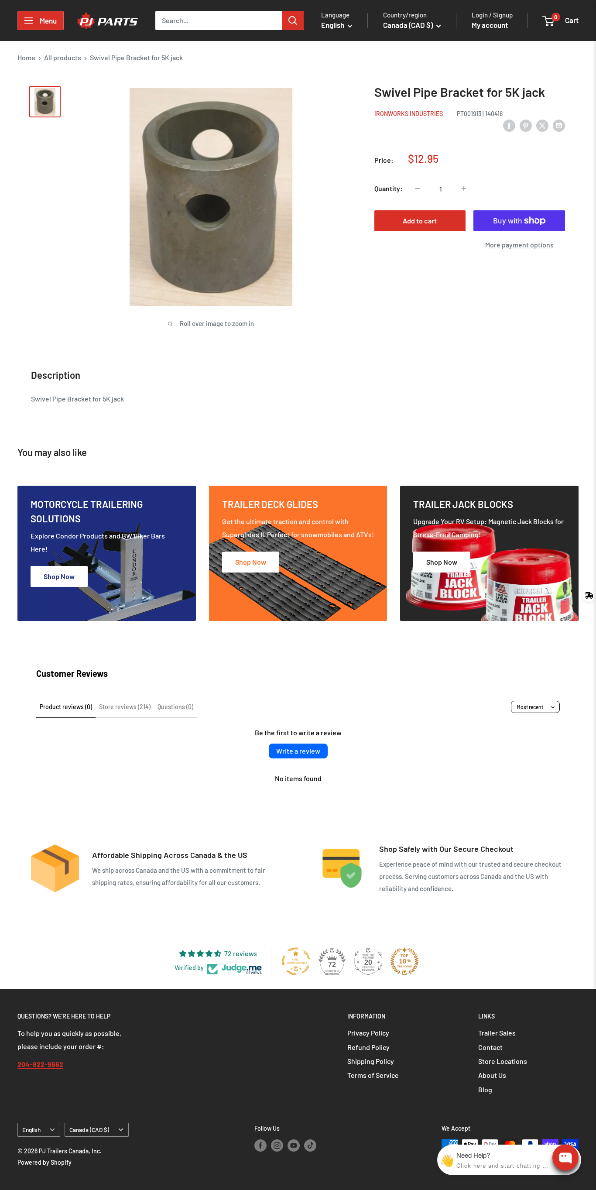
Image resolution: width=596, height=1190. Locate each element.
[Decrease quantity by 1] (417, 188)
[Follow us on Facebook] (260, 1145)
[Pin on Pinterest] (526, 125)
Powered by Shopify (44, 1162)
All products (62, 57)
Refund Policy (368, 1047)
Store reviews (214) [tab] (125, 706)
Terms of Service (373, 1075)
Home (26, 57)
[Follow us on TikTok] (310, 1145)
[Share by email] (559, 125)
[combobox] (218, 20)
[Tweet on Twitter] (542, 125)
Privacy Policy (368, 1033)
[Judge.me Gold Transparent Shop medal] (296, 961)
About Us (492, 1075)
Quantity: (388, 188)
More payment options (519, 244)
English (31, 1129)
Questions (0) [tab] (175, 706)
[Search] (293, 20)
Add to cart (420, 220)
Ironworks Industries (408, 113)
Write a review (298, 751)
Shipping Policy (370, 1061)
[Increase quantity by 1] (464, 188)
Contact (490, 1047)
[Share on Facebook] (509, 125)
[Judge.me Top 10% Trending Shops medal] (404, 961)
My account (490, 25)
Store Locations (502, 1061)
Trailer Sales (497, 1033)
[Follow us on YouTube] (294, 1145)
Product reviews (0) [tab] (66, 706)
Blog (485, 1089)
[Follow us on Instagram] (277, 1145)
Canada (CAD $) (89, 1129)
